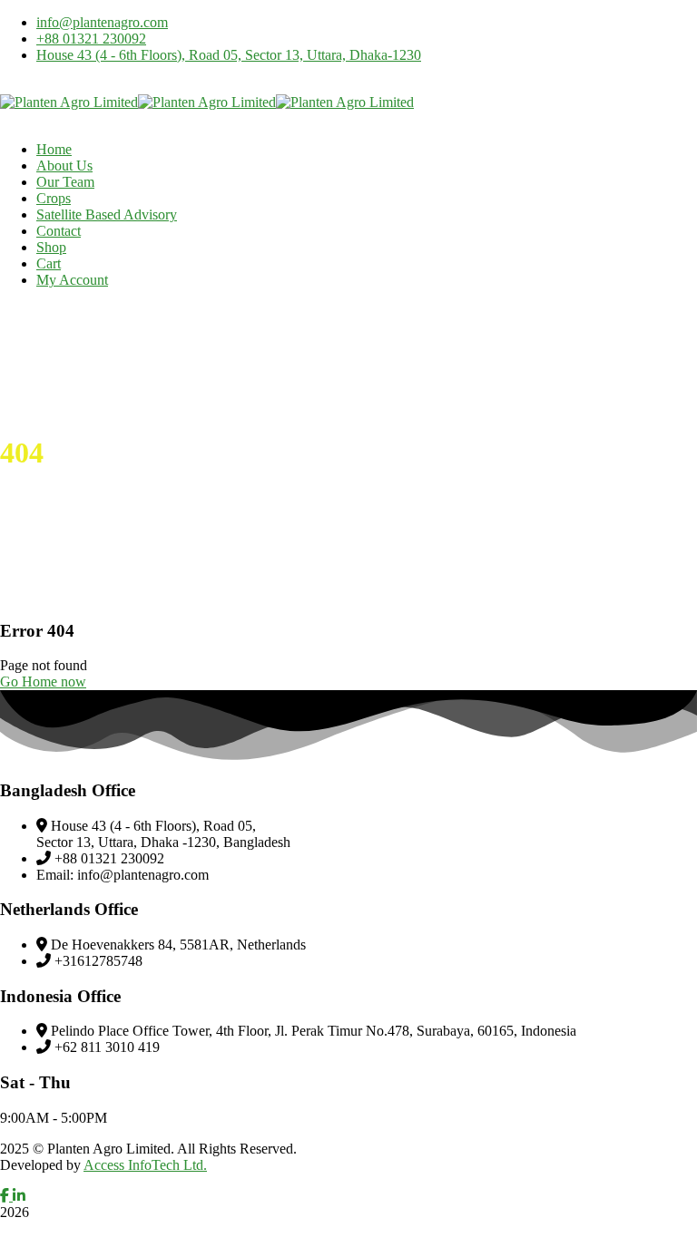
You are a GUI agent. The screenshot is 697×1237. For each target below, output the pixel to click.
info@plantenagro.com (102, 22)
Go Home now (43, 681)
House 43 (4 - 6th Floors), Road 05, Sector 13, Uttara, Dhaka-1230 (228, 55)
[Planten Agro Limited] (69, 102)
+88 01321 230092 (91, 38)
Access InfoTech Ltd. (145, 1165)
